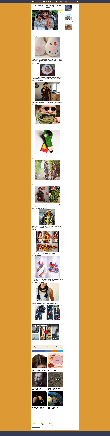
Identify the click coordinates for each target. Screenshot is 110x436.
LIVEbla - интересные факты (45, 1)
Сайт (54, 424)
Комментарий (34, 413)
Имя (33, 424)
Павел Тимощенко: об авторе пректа (61, 1)
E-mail (43, 424)
